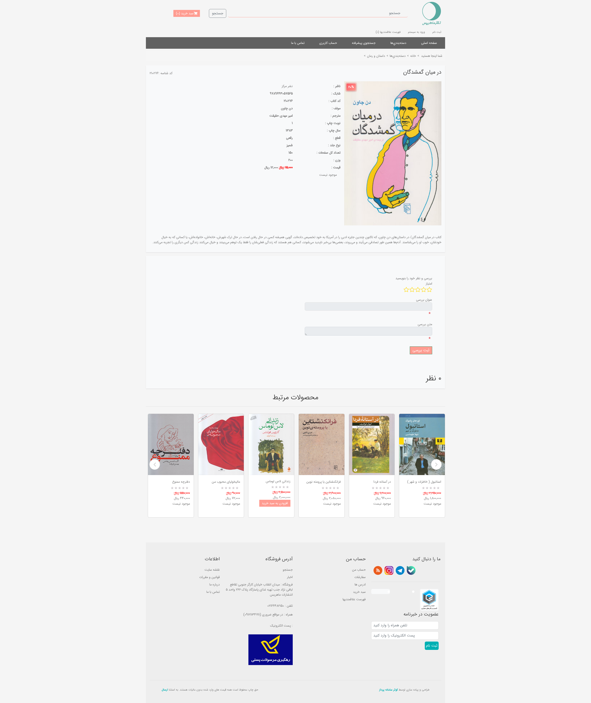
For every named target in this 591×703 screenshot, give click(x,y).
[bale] (411, 570)
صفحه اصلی (429, 42)
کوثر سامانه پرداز (388, 690)
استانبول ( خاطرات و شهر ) (424, 481)
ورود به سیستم (416, 32)
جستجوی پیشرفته (364, 42)
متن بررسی (425, 324)
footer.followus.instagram (389, 570)
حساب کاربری (328, 42)
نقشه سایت (212, 569)
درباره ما (214, 584)
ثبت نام (436, 32)
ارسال (165, 690)
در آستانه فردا (382, 481)
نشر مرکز (287, 86)
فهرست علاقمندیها (354, 599)
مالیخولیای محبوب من (226, 481)
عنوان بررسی (424, 299)
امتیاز (429, 283)
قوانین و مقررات (209, 577)
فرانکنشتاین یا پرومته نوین (323, 481)
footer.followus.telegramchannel (400, 570)
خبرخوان (378, 570)
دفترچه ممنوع (181, 481)
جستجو (217, 13)
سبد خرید (359, 591)
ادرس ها (360, 584)
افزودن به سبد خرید (275, 503)
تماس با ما (298, 42)
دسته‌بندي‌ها (398, 42)
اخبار (290, 577)
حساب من (359, 569)
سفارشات (360, 577)
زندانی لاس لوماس (278, 481)
